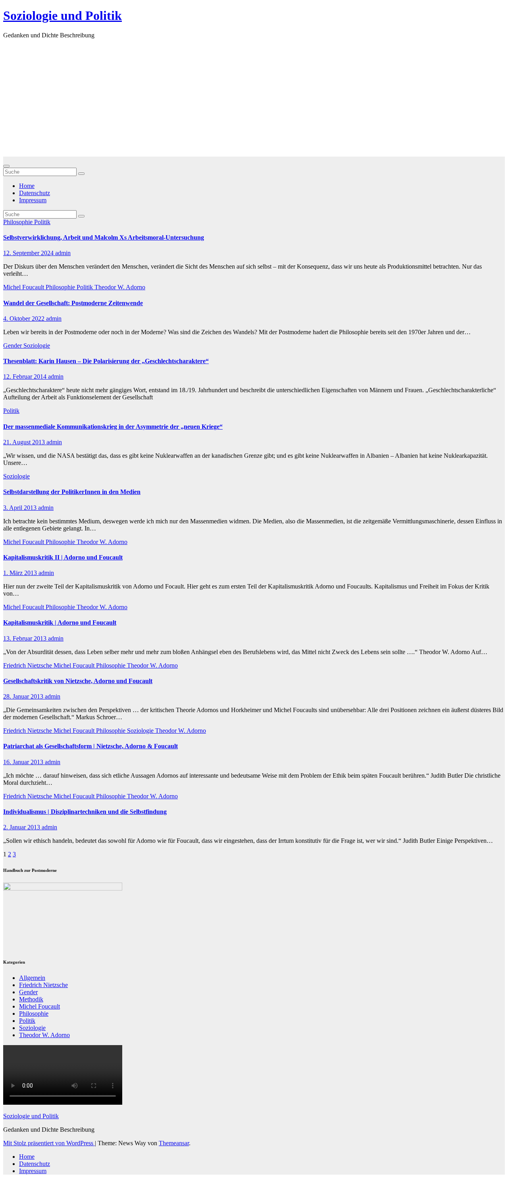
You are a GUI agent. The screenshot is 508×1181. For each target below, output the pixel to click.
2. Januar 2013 (22, 827)
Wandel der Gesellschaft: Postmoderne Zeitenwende (73, 303)
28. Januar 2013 (24, 696)
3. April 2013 (20, 507)
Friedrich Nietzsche (28, 665)
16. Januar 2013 (24, 762)
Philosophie (18, 222)
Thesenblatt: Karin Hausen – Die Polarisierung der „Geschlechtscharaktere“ (106, 361)
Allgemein (32, 977)
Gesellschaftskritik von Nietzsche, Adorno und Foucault (77, 681)
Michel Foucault (24, 287)
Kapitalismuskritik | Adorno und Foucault (59, 622)
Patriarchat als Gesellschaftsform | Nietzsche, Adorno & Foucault (90, 746)
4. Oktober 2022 (24, 318)
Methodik (31, 999)
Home (27, 185)
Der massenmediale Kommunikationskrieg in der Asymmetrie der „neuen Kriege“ (113, 426)
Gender (13, 345)
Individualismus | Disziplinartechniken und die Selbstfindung (85, 811)
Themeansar (174, 1143)
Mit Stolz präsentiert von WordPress (49, 1143)
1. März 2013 (20, 572)
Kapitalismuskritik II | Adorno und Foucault (63, 557)
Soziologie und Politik (62, 15)
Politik (42, 222)
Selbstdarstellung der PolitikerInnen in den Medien (71, 491)
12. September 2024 (29, 253)
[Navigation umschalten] (6, 166)
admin (63, 253)
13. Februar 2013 (25, 638)
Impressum (32, 200)
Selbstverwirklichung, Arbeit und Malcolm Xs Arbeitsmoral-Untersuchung (103, 237)
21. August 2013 (24, 442)
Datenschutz (34, 193)
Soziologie (36, 345)
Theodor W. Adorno (119, 287)
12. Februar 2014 (25, 376)
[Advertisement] (254, 101)
